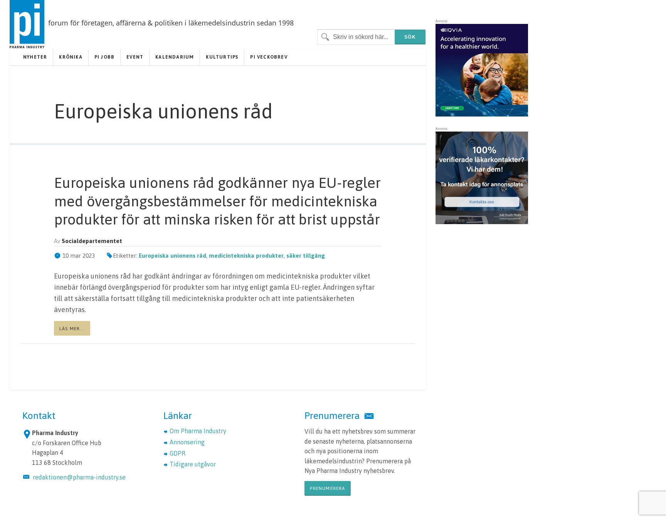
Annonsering (187, 442)
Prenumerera (327, 488)
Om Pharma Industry (198, 430)
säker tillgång (305, 255)
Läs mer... (72, 328)
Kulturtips (222, 57)
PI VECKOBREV (268, 57)
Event (134, 57)
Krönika (70, 57)
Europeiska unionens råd (172, 255)
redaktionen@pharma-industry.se (79, 477)
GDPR (177, 453)
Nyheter (35, 57)
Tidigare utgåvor (193, 464)
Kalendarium (174, 57)
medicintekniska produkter (246, 255)
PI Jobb (104, 57)
